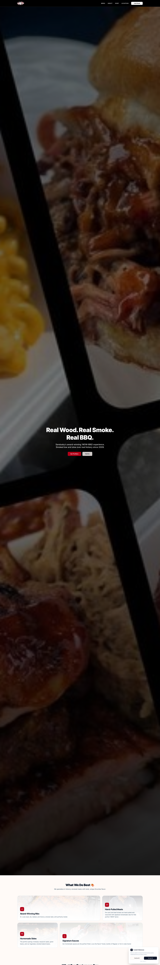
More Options (143, 961)
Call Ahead (137, 3)
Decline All (136, 958)
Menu (103, 3)
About (110, 3)
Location (125, 3)
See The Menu (74, 454)
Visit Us (87, 454)
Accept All (150, 958)
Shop (117, 3)
